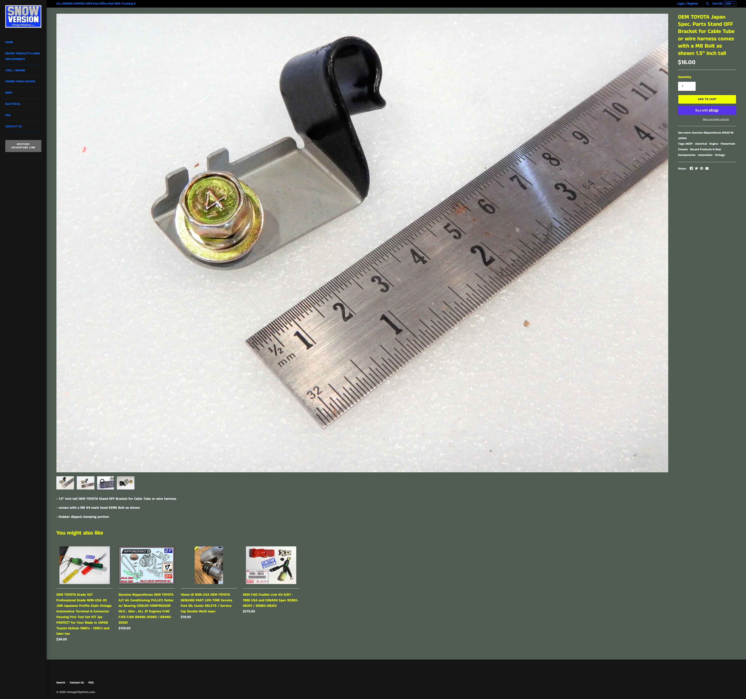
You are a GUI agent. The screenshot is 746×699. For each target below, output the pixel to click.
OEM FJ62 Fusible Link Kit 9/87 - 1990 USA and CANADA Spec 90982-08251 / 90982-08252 (270, 600)
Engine (713, 144)
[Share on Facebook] (691, 168)
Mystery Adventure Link (23, 146)
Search (60, 683)
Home (9, 42)
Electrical (13, 104)
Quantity (684, 77)
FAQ (7, 115)
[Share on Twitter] (696, 168)
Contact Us (13, 126)
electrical (701, 144)
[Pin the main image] (701, 168)
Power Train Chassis (20, 81)
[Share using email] (707, 168)
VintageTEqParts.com (81, 692)
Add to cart (707, 99)
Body (8, 93)
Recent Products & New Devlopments (22, 56)
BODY (689, 144)
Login (680, 4)
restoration (705, 155)
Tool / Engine (15, 70)
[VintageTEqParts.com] (23, 16)
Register (692, 4)
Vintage (720, 155)
